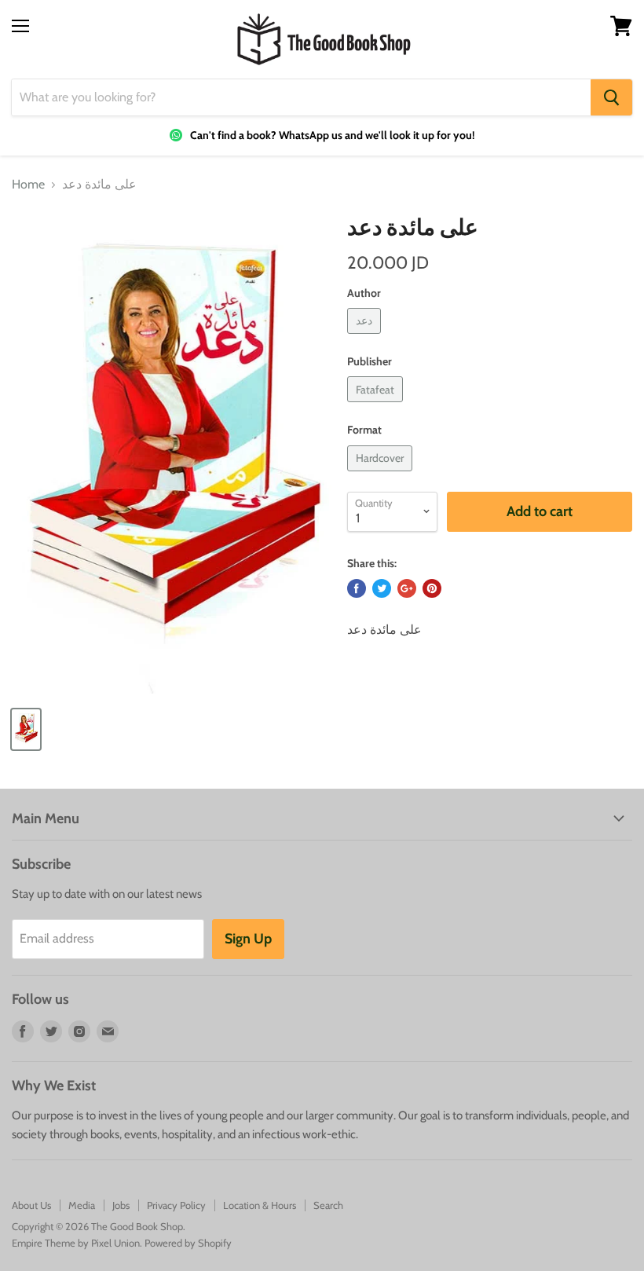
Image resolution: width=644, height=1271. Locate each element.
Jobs (121, 1205)
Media (81, 1205)
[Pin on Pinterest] (432, 588)
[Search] (611, 97)
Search (328, 1205)
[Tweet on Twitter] (381, 588)
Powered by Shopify (188, 1242)
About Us (31, 1205)
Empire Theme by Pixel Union (76, 1242)
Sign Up (248, 938)
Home (28, 185)
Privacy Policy (176, 1205)
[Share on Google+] (406, 588)
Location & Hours (259, 1205)
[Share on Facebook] (356, 588)
